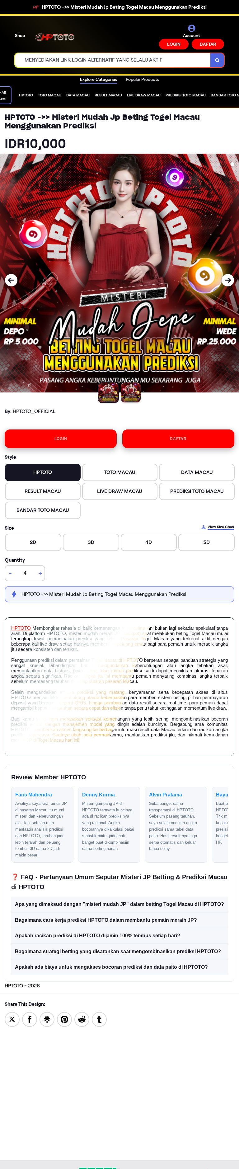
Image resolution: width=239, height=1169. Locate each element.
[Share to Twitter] (12, 1019)
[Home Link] (57, 36)
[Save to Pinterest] (64, 1019)
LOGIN (173, 44)
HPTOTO (21, 628)
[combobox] (113, 60)
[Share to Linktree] (47, 1019)
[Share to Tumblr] (99, 1019)
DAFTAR (208, 44)
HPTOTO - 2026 (22, 985)
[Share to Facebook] (29, 1019)
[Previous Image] (11, 280)
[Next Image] (228, 280)
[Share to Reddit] (81, 1019)
